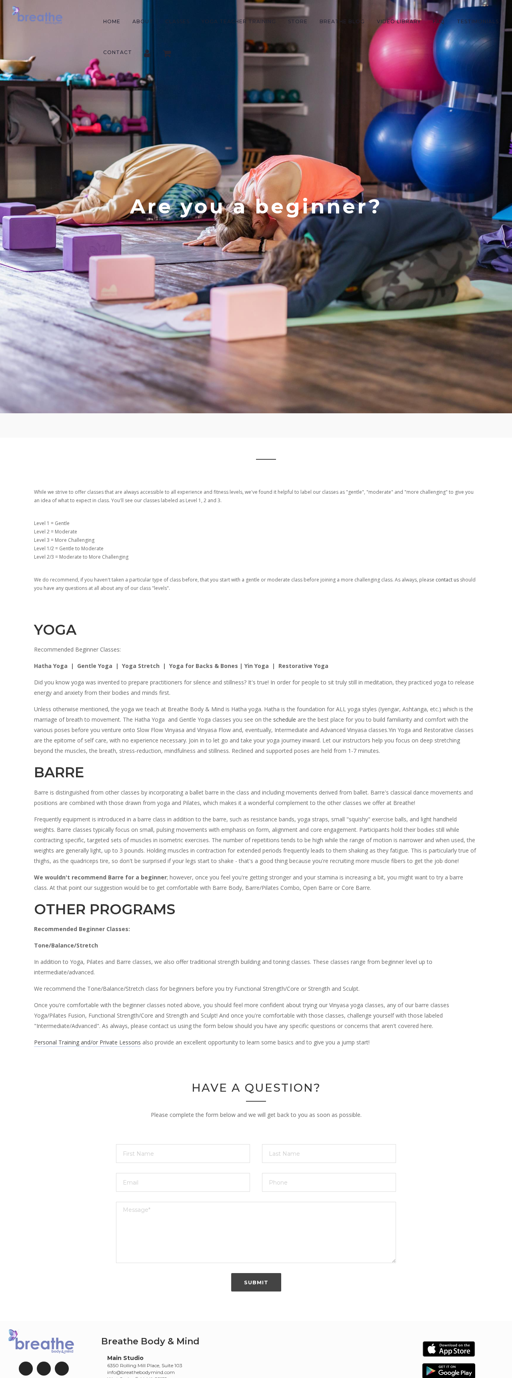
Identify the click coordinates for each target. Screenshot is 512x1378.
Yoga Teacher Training (239, 21)
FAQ (439, 21)
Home (111, 21)
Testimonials (478, 21)
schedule (285, 719)
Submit (256, 1282)
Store (298, 21)
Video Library (399, 21)
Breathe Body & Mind (150, 1341)
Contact (117, 52)
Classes (177, 21)
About (142, 21)
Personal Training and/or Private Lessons (87, 1042)
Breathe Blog (342, 21)
